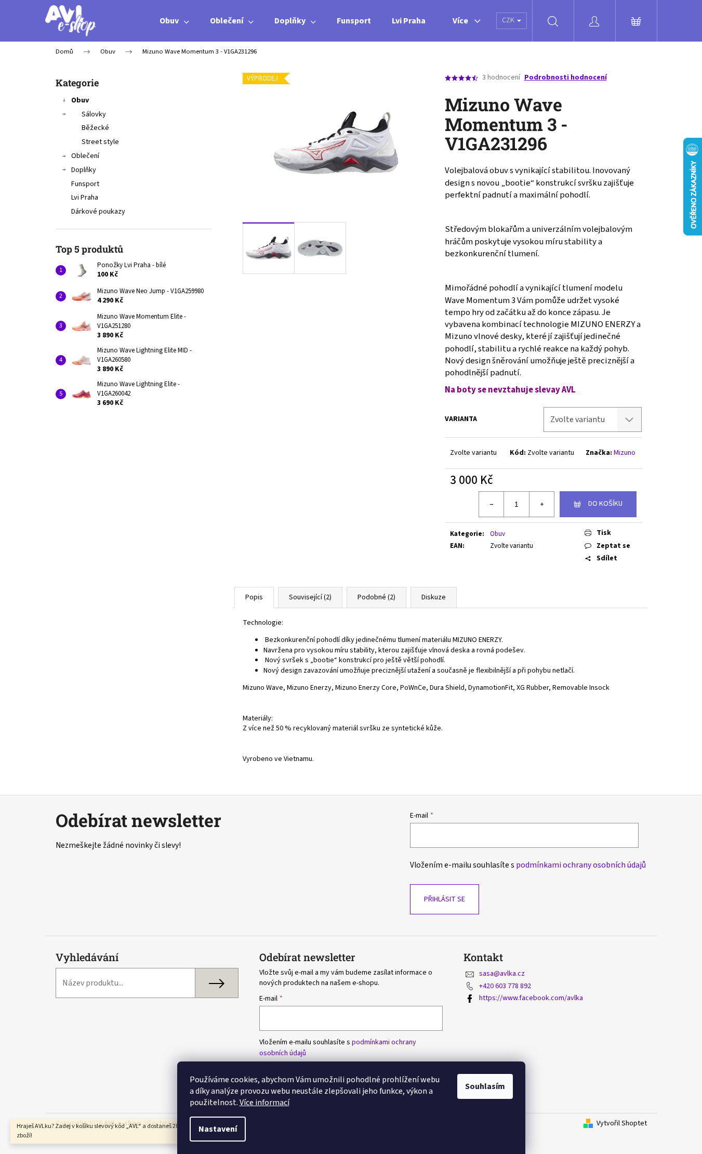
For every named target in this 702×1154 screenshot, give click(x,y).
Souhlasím (485, 1086)
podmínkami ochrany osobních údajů (581, 865)
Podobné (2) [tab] (376, 597)
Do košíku (605, 504)
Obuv (80, 100)
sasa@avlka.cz (502, 973)
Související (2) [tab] (310, 597)
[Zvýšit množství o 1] (541, 504)
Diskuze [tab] (433, 597)
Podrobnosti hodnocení (565, 78)
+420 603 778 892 (505, 986)
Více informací (264, 1102)
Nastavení (217, 1129)
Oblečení (85, 156)
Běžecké (95, 128)
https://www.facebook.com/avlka (531, 998)
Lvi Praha (84, 197)
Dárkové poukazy (98, 211)
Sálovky (94, 114)
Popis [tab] (254, 597)
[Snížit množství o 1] (491, 504)
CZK (509, 20)
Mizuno (624, 453)
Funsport (85, 184)
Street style (100, 142)
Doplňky (83, 170)
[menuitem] (174, 21)
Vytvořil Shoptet (622, 1124)
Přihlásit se (444, 899)
